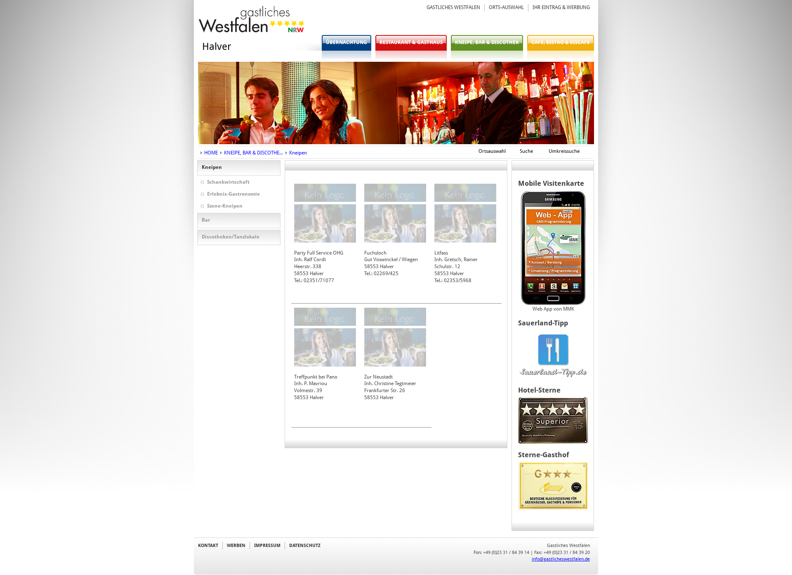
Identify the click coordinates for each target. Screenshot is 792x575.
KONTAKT (208, 545)
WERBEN (236, 545)
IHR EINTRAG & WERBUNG (561, 7)
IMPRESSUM (267, 545)
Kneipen (298, 153)
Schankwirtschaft (228, 182)
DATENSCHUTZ (305, 545)
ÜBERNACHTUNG (346, 42)
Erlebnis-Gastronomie (233, 194)
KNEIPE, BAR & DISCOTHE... (253, 153)
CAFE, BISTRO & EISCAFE (560, 42)
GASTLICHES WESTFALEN (453, 7)
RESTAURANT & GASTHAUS (411, 42)
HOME (211, 153)
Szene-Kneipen (225, 206)
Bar (206, 220)
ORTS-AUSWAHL (506, 7)
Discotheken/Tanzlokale (230, 237)
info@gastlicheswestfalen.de (561, 559)
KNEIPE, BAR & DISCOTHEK (487, 42)
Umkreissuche (564, 151)
